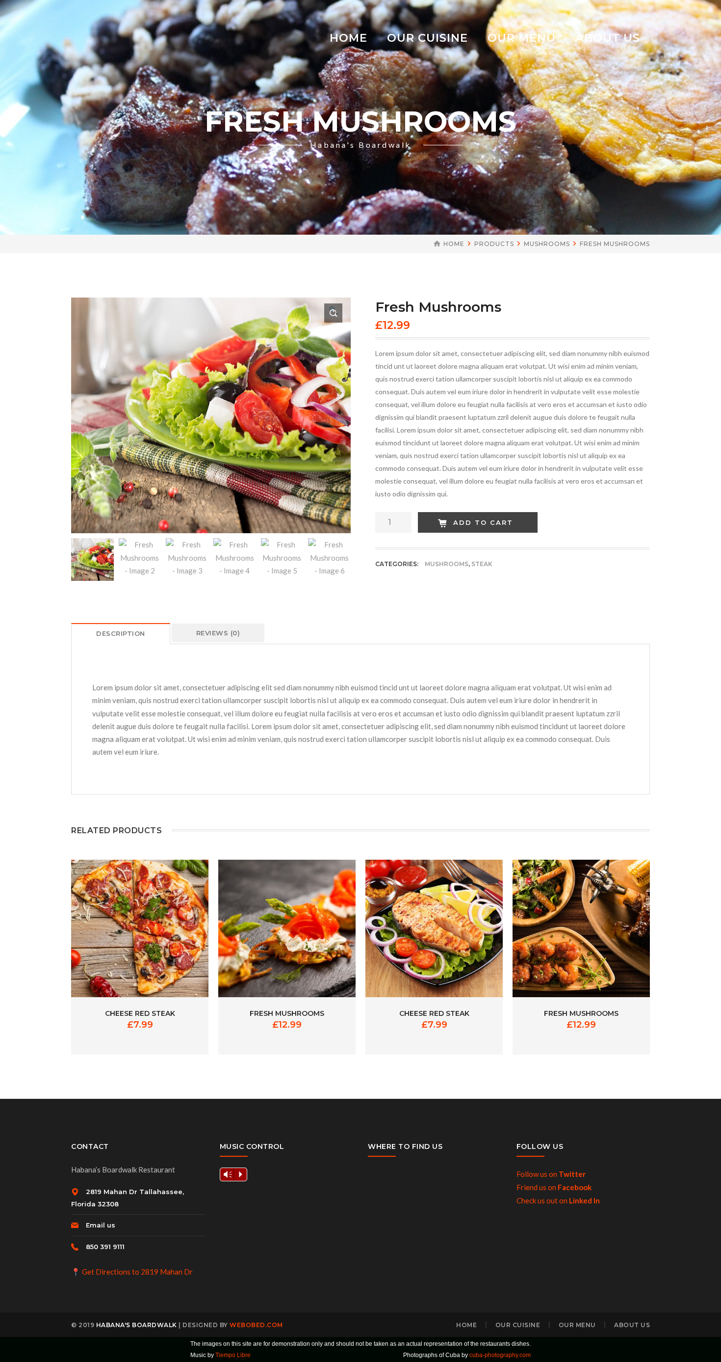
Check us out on (558, 1200)
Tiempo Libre (233, 1355)
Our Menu (577, 1325)
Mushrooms (547, 243)
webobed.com (256, 1325)
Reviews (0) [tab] (218, 633)
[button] (333, 313)
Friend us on (554, 1187)
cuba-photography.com (500, 1355)
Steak (481, 564)
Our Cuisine (518, 1325)
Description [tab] (120, 633)
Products (494, 243)
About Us (632, 1325)
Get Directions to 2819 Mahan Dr (137, 1271)
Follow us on (551, 1174)
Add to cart (483, 522)
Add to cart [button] (140, 922)
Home (453, 243)
